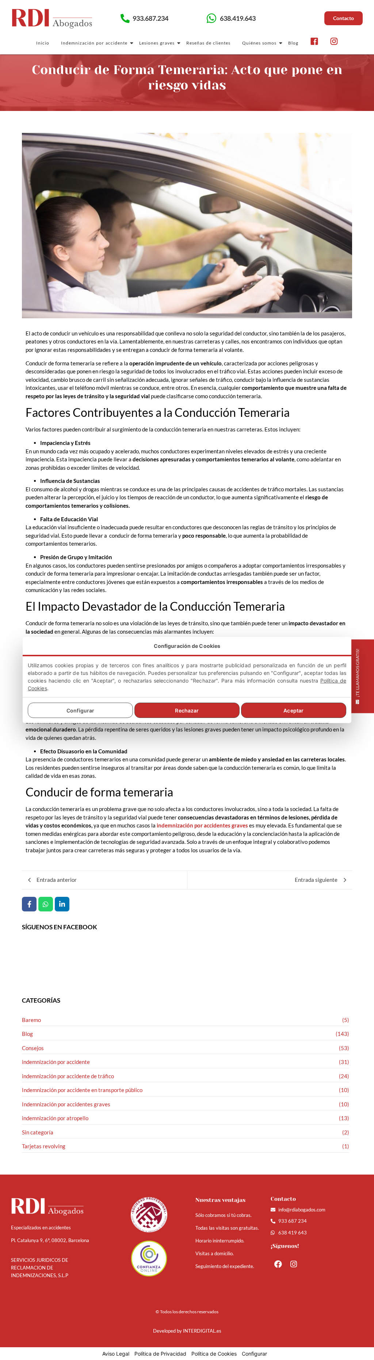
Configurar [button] (254, 1354)
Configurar (80, 710)
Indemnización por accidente (94, 43)
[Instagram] (293, 1264)
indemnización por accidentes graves (202, 825)
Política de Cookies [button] (214, 1354)
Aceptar (293, 710)
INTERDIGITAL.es (202, 1331)
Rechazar (187, 710)
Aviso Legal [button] (115, 1354)
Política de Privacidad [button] (160, 1354)
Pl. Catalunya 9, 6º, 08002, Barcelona (50, 1240)
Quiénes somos (259, 43)
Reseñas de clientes (208, 43)
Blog (293, 43)
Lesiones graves (157, 43)
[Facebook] (278, 1264)
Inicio (42, 43)
